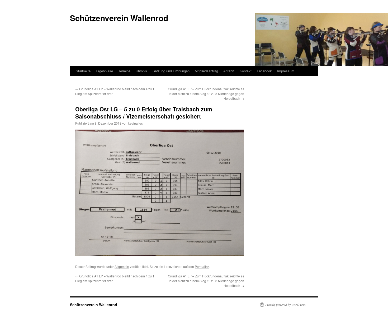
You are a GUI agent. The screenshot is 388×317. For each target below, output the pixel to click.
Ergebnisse (104, 70)
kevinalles (135, 123)
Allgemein (122, 266)
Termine (124, 70)
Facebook (264, 70)
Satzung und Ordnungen (171, 70)
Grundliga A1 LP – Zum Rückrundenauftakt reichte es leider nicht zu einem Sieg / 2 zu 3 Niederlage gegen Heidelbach (206, 94)
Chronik (141, 70)
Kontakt (246, 70)
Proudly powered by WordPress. (285, 304)
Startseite (83, 70)
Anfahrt (228, 70)
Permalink (202, 266)
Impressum (285, 70)
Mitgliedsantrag (206, 70)
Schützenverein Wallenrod (93, 304)
